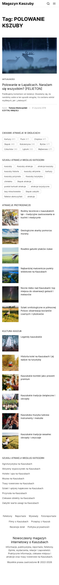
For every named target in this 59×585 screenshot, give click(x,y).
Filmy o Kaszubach (18, 521)
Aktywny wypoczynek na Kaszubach (21, 468)
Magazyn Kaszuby (18, 3)
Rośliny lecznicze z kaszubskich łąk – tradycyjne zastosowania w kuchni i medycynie (38, 214)
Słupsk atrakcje (24, 181)
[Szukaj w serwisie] (48, 3)
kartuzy (48, 171)
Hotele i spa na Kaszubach (16, 473)
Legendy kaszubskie (31, 336)
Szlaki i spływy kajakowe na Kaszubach (22, 488)
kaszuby (8, 166)
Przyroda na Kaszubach (14, 493)
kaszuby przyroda (12, 176)
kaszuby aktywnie (32, 171)
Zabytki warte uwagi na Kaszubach (20, 503)
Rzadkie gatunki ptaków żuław (37, 249)
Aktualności (8, 79)
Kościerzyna (27, 144)
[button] (54, 3)
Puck (24, 139)
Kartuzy (9, 139)
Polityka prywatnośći (38, 527)
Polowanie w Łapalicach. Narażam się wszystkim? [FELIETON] (27, 87)
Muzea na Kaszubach (13, 478)
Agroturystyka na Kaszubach (17, 463)
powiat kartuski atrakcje (15, 186)
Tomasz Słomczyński (18, 108)
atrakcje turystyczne (40, 186)
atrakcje (31, 196)
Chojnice (40, 139)
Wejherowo (45, 149)
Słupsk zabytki (32, 191)
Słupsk (9, 144)
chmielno (8, 181)
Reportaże (20, 516)
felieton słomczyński (13, 196)
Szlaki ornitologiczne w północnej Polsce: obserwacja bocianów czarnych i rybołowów (38, 310)
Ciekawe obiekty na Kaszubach (18, 498)
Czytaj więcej (10, 110)
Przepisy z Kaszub (40, 521)
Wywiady (33, 516)
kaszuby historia (11, 171)
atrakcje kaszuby (45, 166)
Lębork (28, 149)
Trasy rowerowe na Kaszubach (18, 483)
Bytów (45, 144)
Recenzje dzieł (17, 527)
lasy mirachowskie (12, 191)
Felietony (7, 516)
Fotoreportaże (48, 516)
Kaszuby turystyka (34, 176)
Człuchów (10, 149)
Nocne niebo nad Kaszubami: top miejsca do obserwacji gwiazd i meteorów (38, 291)
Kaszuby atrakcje (25, 166)
